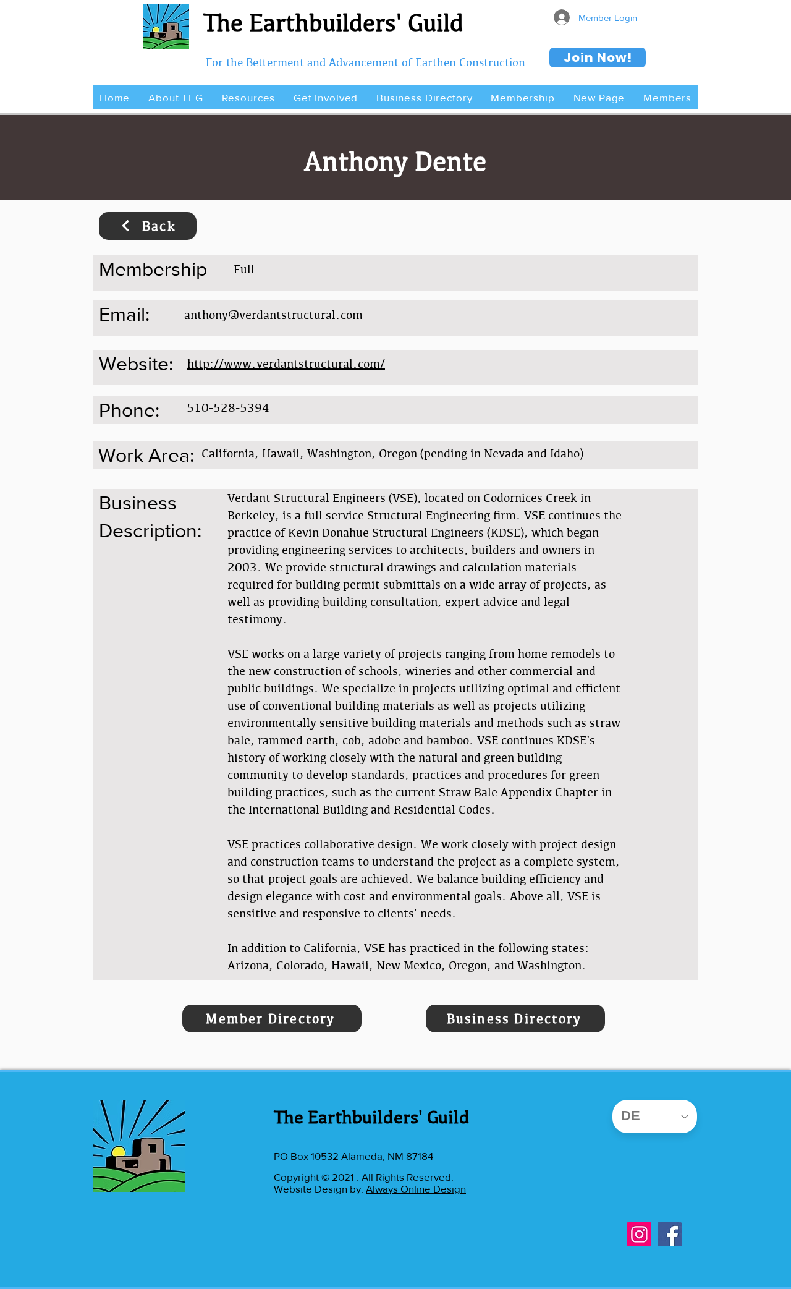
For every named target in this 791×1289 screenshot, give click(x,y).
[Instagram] (639, 1234)
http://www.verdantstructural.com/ (286, 363)
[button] (175, 97)
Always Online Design (416, 1188)
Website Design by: (320, 1188)
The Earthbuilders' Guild (333, 22)
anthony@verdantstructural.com (273, 314)
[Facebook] (670, 1234)
